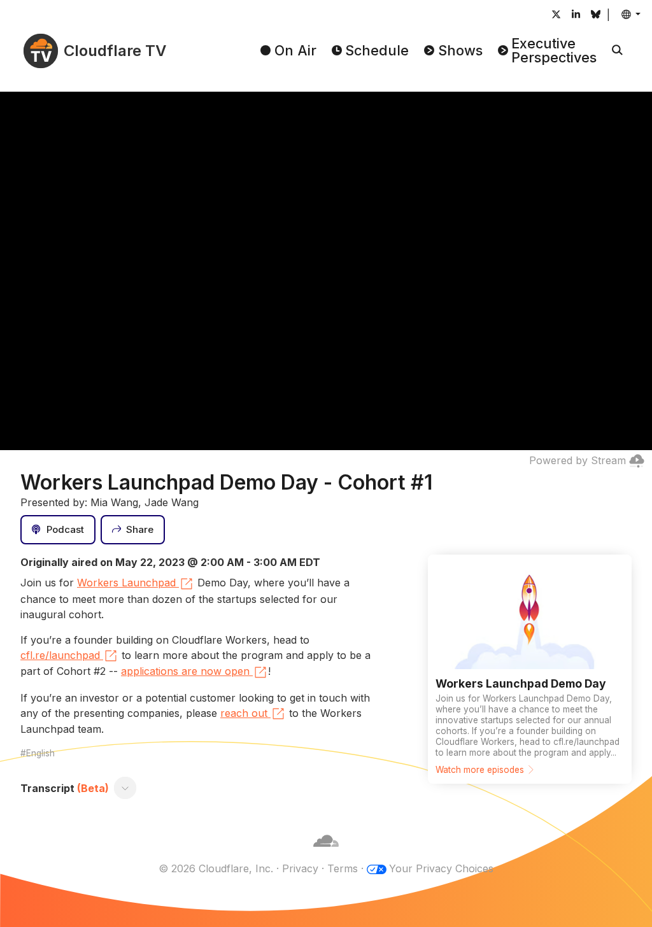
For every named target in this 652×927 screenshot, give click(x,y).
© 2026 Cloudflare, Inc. (216, 868)
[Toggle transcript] (125, 788)
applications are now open (185, 671)
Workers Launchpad (126, 582)
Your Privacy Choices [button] (441, 868)
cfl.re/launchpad (60, 655)
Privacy (300, 868)
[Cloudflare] (326, 853)
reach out (243, 713)
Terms (342, 868)
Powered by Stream (577, 460)
